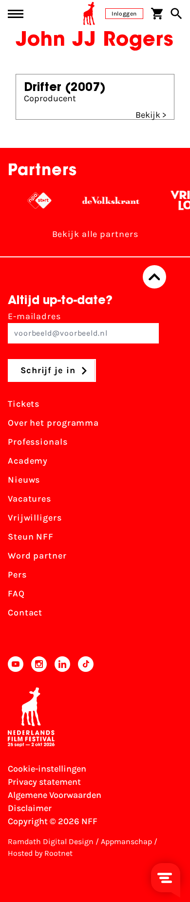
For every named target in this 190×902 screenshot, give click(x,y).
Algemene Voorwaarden (54, 795)
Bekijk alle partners (95, 234)
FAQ (16, 593)
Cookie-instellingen (47, 768)
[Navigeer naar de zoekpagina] (176, 13)
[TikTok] (86, 664)
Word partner (37, 555)
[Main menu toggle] (15, 14)
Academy (28, 460)
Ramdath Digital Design (51, 841)
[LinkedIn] (62, 664)
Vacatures (29, 498)
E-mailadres (34, 316)
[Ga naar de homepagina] (89, 13)
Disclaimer (30, 808)
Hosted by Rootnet (40, 853)
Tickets (23, 403)
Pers (17, 574)
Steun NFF (31, 536)
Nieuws (24, 479)
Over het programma (53, 422)
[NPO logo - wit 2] (36, 200)
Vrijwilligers (35, 517)
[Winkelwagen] (157, 13)
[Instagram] (39, 664)
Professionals (38, 441)
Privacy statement (44, 781)
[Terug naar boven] (154, 277)
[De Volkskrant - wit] (107, 200)
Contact (25, 612)
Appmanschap (126, 841)
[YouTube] (15, 664)
